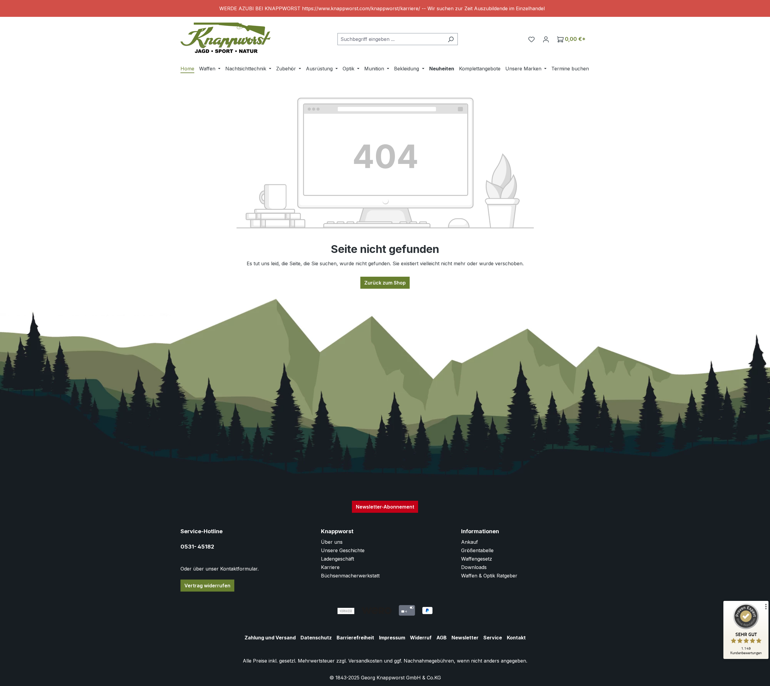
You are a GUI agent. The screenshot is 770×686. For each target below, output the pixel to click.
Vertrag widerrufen (207, 586)
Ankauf (469, 542)
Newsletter (465, 638)
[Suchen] (451, 39)
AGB (441, 638)
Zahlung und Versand (270, 638)
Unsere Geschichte (343, 550)
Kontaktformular (238, 569)
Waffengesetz (476, 559)
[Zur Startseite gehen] (225, 38)
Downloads (474, 567)
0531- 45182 (197, 546)
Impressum (392, 638)
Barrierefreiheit (355, 638)
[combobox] (390, 39)
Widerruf (421, 638)
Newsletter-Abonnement (385, 507)
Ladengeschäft (337, 559)
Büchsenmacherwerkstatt (350, 576)
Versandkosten (365, 661)
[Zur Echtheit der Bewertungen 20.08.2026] (745, 657)
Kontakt (516, 638)
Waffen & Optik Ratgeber (489, 576)
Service (492, 638)
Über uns (332, 542)
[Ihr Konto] (546, 39)
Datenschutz (316, 638)
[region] (385, 8)
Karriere (330, 567)
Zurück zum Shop (385, 283)
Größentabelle (477, 550)
